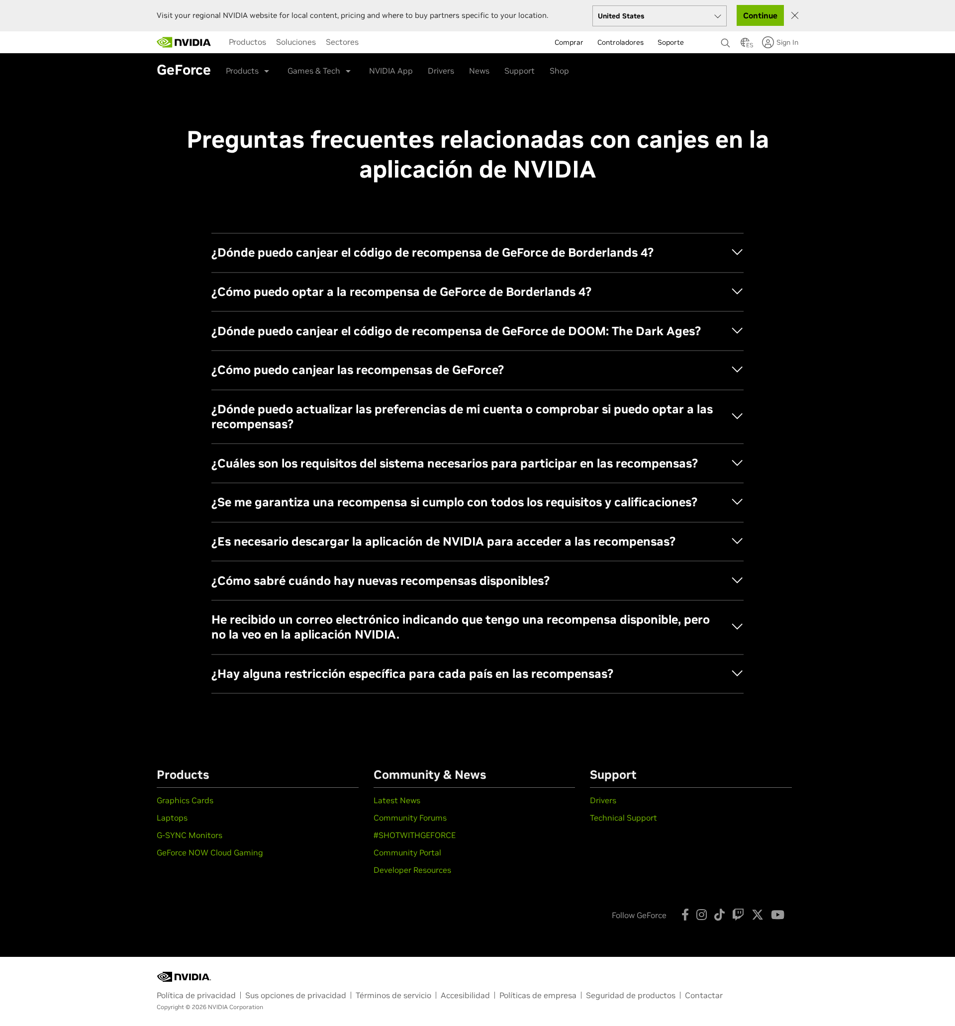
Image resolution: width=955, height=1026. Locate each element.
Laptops (172, 818)
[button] (745, 45)
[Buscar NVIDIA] (726, 40)
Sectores (342, 42)
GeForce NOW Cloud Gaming (210, 852)
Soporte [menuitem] (671, 42)
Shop (559, 71)
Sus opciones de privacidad (295, 995)
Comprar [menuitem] (569, 42)
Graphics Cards (185, 800)
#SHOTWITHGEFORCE (415, 835)
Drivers (441, 71)
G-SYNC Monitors (189, 835)
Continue (760, 15)
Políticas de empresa (537, 995)
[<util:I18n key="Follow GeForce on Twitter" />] (758, 915)
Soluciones (296, 42)
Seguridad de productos (630, 995)
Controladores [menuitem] (620, 42)
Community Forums (410, 818)
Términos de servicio (393, 995)
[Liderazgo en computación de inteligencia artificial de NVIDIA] (184, 42)
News (479, 71)
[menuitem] (247, 41)
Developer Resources (412, 870)
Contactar (704, 995)
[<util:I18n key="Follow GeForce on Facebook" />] (685, 915)
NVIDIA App (391, 71)
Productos (247, 42)
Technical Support (623, 818)
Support (519, 71)
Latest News (397, 800)
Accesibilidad (465, 995)
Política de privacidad (196, 995)
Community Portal (407, 852)
